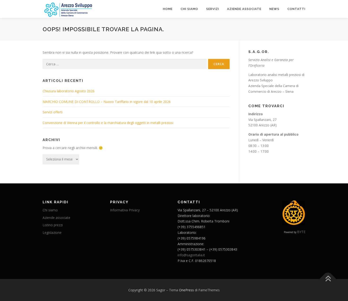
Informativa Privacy (125, 210)
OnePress (186, 290)
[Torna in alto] (328, 278)
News (274, 9)
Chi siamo (189, 9)
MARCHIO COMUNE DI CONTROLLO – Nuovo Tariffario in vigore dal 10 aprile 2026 (107, 101)
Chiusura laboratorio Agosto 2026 (68, 91)
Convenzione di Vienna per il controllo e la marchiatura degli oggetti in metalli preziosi (108, 122)
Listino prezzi (53, 225)
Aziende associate (244, 9)
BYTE (301, 232)
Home (168, 9)
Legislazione (52, 232)
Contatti (296, 9)
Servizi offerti (52, 112)
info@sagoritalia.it (191, 255)
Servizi (212, 9)
